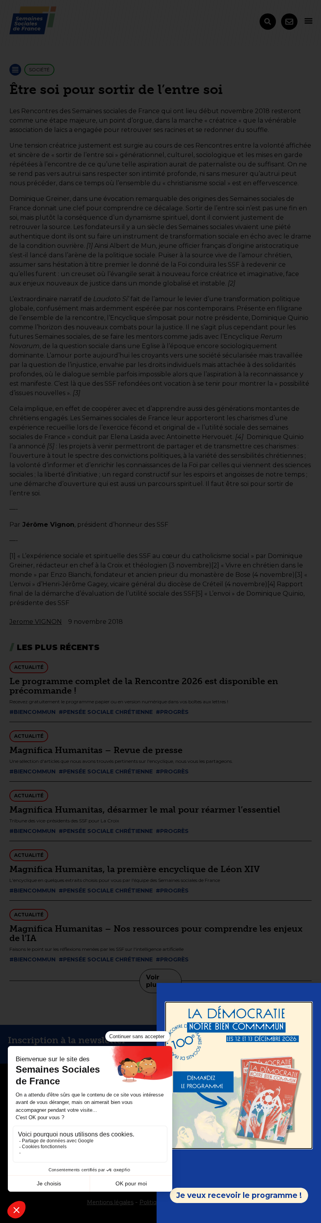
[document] (160, 611)
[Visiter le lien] (239, 1075)
